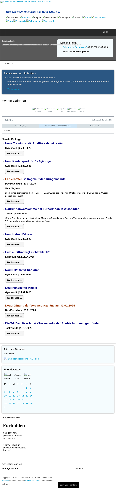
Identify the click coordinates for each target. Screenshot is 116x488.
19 (14, 399)
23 (31, 399)
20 (18, 399)
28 (22, 403)
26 (14, 403)
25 (10, 403)
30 (31, 403)
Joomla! (5, 481)
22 (27, 399)
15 (27, 396)
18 (10, 399)
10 (5, 396)
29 (27, 403)
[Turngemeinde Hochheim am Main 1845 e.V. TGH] (25, 2)
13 (18, 396)
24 (5, 403)
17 (5, 399)
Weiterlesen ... (14, 153)
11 (10, 396)
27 (18, 403)
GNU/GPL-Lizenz (32, 481)
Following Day (95, 126)
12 (14, 396)
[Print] (113, 101)
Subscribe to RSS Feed (27, 359)
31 (5, 407)
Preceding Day (20, 126)
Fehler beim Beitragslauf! (75, 47)
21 (22, 399)
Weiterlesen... (14, 89)
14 (22, 396)
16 (31, 396)
